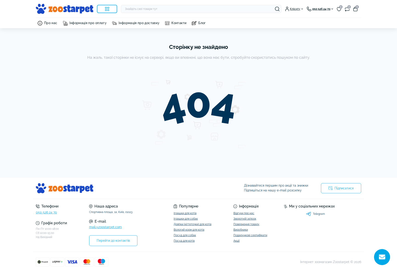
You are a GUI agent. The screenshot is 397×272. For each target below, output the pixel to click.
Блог (202, 23)
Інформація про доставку (139, 23)
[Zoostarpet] (116, 188)
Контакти (178, 23)
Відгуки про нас (243, 213)
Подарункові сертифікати (250, 235)
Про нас (50, 23)
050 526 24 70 (46, 212)
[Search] (277, 9)
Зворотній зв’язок (244, 218)
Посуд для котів (184, 240)
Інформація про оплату (88, 23)
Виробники (240, 229)
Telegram (319, 214)
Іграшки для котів (185, 213)
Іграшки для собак (186, 218)
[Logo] (64, 9)
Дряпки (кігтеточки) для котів (192, 224)
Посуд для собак (185, 235)
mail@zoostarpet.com (105, 227)
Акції (236, 240)
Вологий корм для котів (189, 229)
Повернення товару (246, 224)
